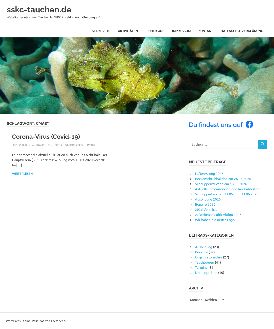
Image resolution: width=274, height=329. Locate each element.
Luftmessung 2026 (209, 173)
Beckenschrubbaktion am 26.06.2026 (223, 178)
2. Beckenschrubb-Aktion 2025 (218, 214)
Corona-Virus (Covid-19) (46, 136)
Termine (89, 145)
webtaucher (41, 145)
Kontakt (205, 31)
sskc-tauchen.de (39, 9)
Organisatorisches (69, 145)
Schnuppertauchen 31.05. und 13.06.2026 (226, 194)
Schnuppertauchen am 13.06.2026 (221, 183)
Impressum (181, 31)
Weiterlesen (22, 174)
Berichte (201, 252)
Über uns (156, 31)
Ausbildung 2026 (208, 199)
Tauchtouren (204, 262)
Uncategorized (206, 272)
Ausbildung (203, 247)
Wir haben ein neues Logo (215, 219)
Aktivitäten (128, 31)
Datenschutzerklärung (242, 31)
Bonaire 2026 (205, 204)
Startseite (101, 31)
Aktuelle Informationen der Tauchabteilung (228, 189)
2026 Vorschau (206, 209)
